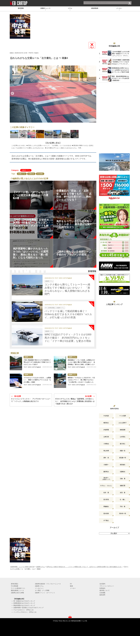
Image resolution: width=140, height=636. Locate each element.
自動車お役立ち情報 (17, 593)
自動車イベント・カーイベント (45, 593)
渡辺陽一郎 (122, 457)
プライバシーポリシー (107, 586)
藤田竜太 (106, 471)
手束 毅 (122, 506)
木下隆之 (106, 520)
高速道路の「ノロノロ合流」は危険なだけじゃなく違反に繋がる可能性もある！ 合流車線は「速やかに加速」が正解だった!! (81, 362)
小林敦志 (106, 443)
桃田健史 (122, 464)
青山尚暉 (106, 450)
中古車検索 (14, 586)
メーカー (73, 588)
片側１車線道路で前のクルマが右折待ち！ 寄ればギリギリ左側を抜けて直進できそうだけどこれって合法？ (38, 362)
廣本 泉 (106, 457)
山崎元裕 (106, 436)
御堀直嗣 (122, 430)
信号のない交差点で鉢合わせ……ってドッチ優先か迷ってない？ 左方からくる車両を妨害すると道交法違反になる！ (84, 567)
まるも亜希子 (123, 423)
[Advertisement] (114, 119)
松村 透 (106, 492)
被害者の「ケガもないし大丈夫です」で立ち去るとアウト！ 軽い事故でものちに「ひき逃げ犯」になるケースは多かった (81, 380)
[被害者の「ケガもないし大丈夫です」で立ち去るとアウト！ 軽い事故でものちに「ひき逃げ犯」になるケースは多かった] (60, 381)
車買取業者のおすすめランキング (24, 603)
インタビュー (39, 588)
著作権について (105, 590)
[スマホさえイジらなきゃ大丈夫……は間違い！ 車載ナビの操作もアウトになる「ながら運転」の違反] (16, 381)
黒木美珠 (106, 513)
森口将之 (122, 443)
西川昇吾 (106, 499)
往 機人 (122, 499)
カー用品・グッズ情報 (42, 590)
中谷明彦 (106, 416)
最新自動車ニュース (17, 590)
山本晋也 (122, 436)
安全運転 (40, 174)
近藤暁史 (122, 471)
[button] (12, 93)
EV (46, 308)
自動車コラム (26, 170)
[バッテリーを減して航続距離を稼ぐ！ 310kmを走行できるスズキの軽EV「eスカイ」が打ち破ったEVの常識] (27, 311)
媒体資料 (102, 595)
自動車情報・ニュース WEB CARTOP (22, 567)
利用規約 (102, 588)
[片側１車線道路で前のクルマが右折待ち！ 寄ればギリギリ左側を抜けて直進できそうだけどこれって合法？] (16, 363)
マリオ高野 (122, 416)
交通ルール (21, 174)
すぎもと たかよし (106, 485)
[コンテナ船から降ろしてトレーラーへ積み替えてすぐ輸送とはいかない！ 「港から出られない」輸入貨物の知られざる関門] (27, 285)
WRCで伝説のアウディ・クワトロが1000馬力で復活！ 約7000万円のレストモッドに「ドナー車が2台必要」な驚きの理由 (68, 337)
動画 (71, 586)
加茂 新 (122, 492)
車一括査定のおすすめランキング (24, 601)
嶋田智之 (106, 423)
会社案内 (102, 584)
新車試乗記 (51, 308)
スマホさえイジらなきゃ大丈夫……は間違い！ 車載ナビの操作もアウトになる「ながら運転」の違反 (37, 380)
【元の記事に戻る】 (53, 143)
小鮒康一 (106, 464)
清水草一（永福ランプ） (106, 478)
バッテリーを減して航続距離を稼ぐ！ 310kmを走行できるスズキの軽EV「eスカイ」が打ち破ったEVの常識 (68, 314)
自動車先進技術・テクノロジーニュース (48, 584)
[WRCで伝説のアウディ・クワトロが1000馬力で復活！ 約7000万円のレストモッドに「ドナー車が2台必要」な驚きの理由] (27, 335)
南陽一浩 (122, 450)
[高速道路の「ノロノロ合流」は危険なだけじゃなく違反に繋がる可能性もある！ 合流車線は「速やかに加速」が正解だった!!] (60, 363)
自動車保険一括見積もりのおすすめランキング (28, 607)
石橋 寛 (122, 478)
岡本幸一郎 (122, 513)
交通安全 (31, 174)
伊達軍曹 (106, 430)
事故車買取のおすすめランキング (24, 605)
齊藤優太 (106, 506)
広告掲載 (102, 593)
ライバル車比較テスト (18, 588)
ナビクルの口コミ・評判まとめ (23, 610)
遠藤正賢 (122, 485)
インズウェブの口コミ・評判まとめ (24, 612)
